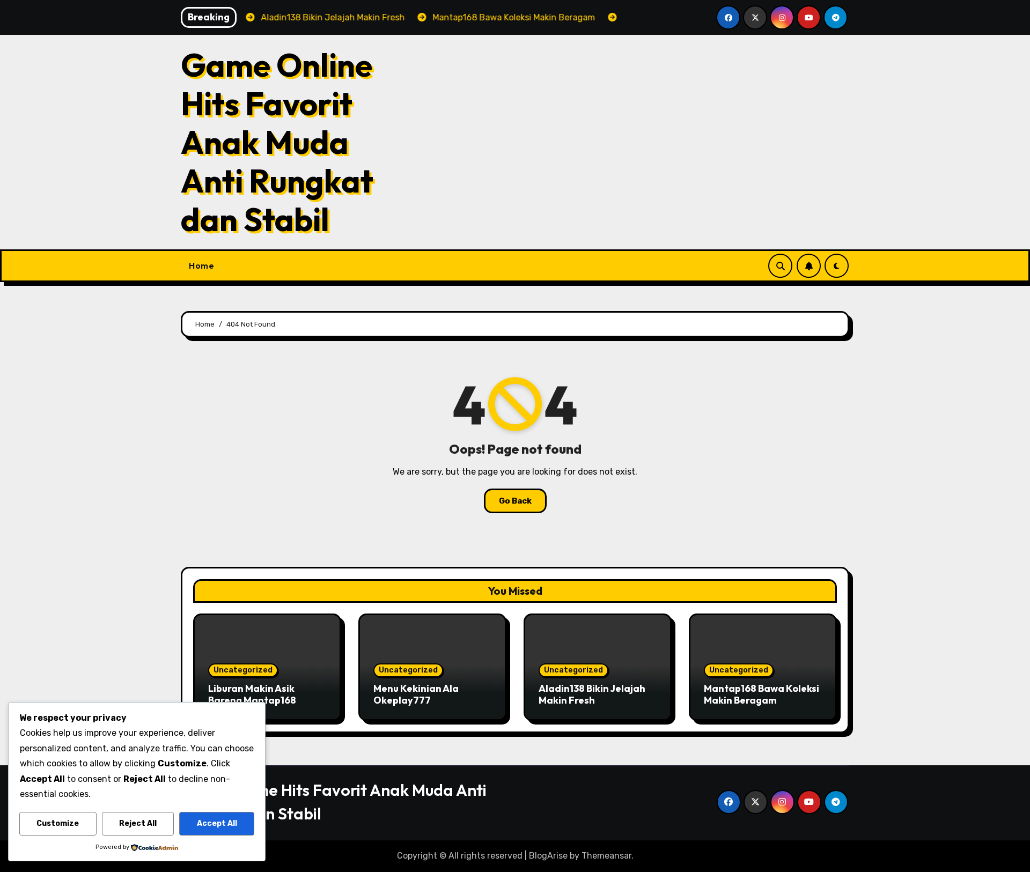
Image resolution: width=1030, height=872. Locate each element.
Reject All (138, 823)
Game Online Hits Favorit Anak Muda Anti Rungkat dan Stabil (277, 142)
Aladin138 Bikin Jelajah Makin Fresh (592, 694)
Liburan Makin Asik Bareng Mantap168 (252, 694)
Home (201, 265)
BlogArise (548, 856)
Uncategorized (243, 670)
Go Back (515, 501)
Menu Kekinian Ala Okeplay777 (416, 694)
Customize (57, 823)
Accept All (217, 823)
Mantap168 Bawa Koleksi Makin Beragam (761, 694)
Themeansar (606, 856)
